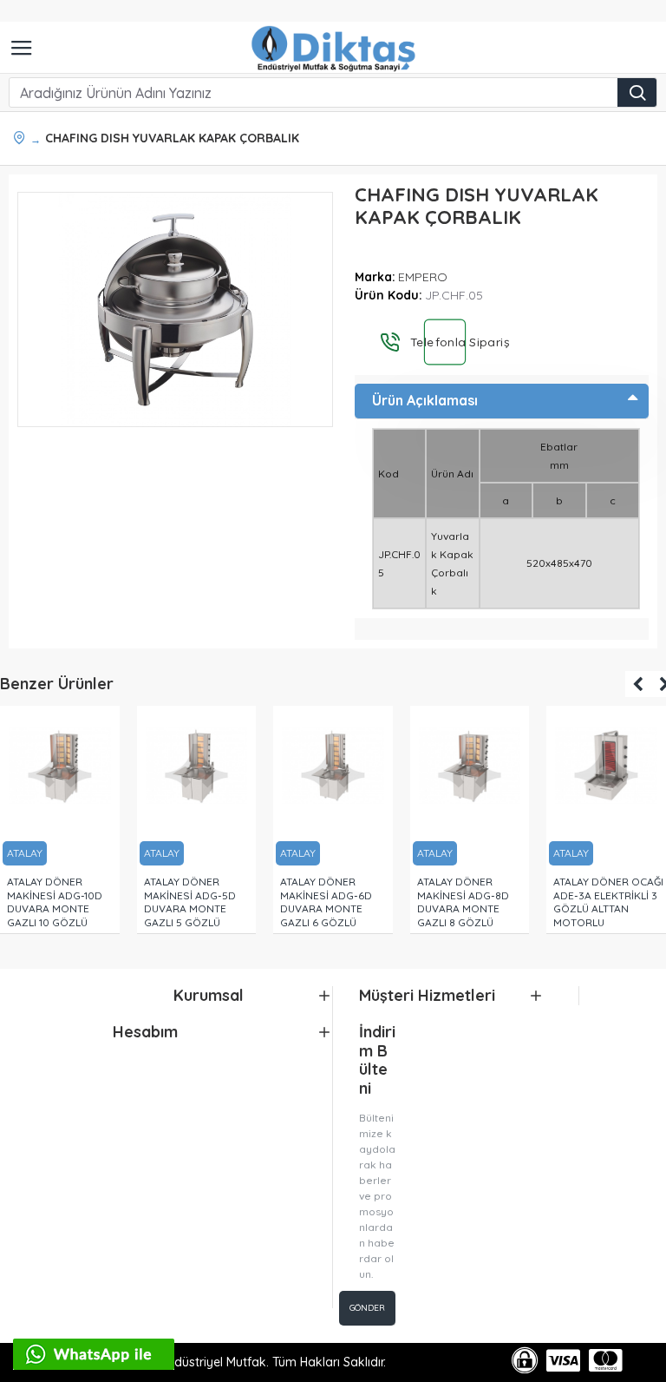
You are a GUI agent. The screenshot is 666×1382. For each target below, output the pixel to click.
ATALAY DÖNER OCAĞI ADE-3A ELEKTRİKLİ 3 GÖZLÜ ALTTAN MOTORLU (608, 902)
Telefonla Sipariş (444, 341)
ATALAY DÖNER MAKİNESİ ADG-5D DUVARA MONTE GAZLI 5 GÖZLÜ (190, 902)
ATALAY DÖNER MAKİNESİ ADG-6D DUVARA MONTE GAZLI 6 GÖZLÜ (326, 902)
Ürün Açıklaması (425, 400)
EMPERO (422, 277)
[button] (638, 684)
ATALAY (24, 852)
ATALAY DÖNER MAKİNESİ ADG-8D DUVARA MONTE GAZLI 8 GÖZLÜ (463, 902)
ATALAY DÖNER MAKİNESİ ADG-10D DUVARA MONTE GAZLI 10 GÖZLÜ (54, 902)
